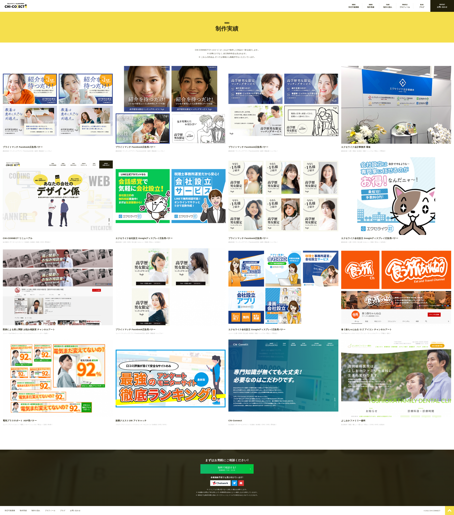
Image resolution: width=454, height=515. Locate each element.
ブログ (421, 7)
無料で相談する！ (227, 468)
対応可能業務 (354, 7)
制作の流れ (387, 7)
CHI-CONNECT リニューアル (18, 238)
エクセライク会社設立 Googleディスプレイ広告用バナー (144, 238)
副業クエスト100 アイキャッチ (131, 420)
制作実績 (370, 7)
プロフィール (405, 7)
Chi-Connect (235, 420)
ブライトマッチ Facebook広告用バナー (23, 147)
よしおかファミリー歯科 (353, 420)
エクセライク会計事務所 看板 (356, 147)
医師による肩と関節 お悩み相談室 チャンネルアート (29, 329)
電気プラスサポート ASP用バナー (20, 420)
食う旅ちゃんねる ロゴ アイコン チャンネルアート (366, 329)
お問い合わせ (442, 7)
